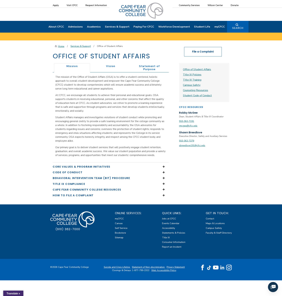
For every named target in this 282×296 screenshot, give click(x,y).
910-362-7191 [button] (186, 121)
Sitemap (119, 237)
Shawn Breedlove (190, 132)
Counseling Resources (195, 90)
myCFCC (219, 27)
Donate (235, 5)
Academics (94, 27)
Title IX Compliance (69, 183)
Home (61, 46)
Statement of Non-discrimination (148, 267)
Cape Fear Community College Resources (87, 189)
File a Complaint (203, 51)
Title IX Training (192, 80)
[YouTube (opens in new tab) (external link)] (216, 268)
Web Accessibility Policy (163, 270)
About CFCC (56, 27)
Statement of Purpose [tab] (149, 67)
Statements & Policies (173, 232)
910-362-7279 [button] (186, 140)
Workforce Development (174, 27)
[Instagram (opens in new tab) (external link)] (229, 268)
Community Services (189, 5)
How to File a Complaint (73, 195)
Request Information (96, 5)
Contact (210, 218)
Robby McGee (188, 113)
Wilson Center (215, 5)
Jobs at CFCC (169, 218)
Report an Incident (171, 246)
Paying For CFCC (143, 27)
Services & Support (117, 27)
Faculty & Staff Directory (219, 232)
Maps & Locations (215, 223)
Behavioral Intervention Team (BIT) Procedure (91, 178)
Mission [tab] (72, 66)
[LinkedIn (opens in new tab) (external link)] (222, 267)
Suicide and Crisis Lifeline (117, 267)
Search (237, 28)
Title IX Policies (192, 74)
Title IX (166, 237)
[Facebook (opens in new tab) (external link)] (202, 268)
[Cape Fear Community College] (141, 10)
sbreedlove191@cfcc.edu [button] (192, 145)
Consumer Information (173, 242)
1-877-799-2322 (141, 270)
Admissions (75, 27)
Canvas (119, 223)
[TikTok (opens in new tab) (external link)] (209, 267)
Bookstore (120, 232)
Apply (56, 5)
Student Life (202, 27)
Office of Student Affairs (197, 69)
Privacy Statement (176, 267)
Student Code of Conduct (197, 95)
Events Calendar (170, 223)
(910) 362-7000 (67, 229)
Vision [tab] (110, 66)
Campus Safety (191, 85)
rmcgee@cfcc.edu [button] (188, 125)
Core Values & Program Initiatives (81, 166)
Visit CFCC (72, 5)
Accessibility (168, 228)
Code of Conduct (68, 172)
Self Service (121, 228)
